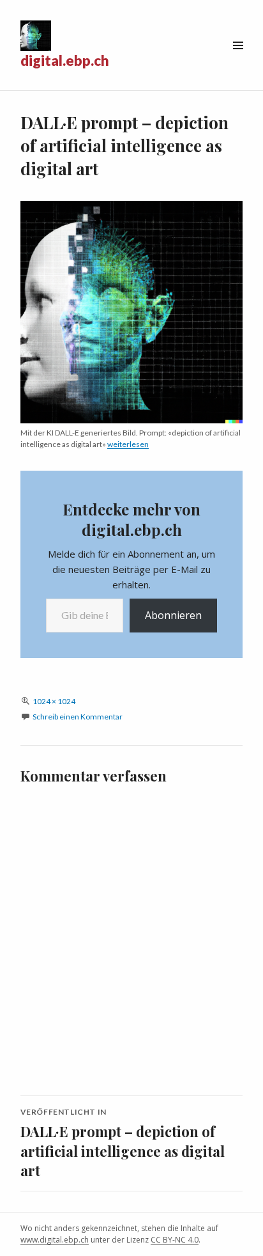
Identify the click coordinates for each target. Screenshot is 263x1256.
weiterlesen (128, 444)
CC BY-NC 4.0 (175, 1239)
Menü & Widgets (238, 60)
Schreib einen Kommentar (78, 716)
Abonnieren (173, 615)
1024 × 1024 (54, 701)
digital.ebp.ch (64, 60)
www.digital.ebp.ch (54, 1239)
